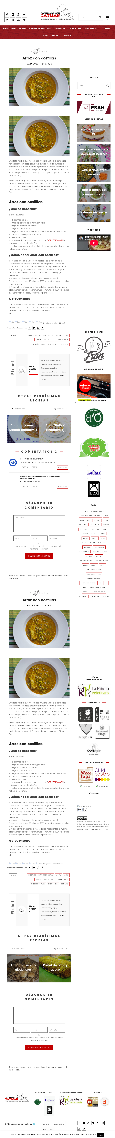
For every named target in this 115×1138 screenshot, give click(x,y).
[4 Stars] (32, 322)
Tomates (64, 344)
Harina (105, 529)
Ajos (66, 335)
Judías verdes (62, 340)
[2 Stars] (18, 322)
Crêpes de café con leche (94, 212)
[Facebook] (29, 327)
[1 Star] (12, 322)
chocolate (84, 529)
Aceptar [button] (100, 1135)
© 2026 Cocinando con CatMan (18, 1124)
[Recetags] (85, 775)
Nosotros (55, 35)
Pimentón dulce (38, 344)
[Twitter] (34, 327)
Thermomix (53, 344)
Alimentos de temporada (40, 29)
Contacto (67, 35)
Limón (92, 542)
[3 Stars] (25, 322)
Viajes (46, 35)
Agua (58, 335)
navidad (96, 551)
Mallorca (102, 542)
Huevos (85, 538)
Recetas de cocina (94, 569)
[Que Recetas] (85, 786)
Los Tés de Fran (74, 29)
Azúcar (96, 520)
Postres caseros (86, 560)
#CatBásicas (59, 29)
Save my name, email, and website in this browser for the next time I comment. (39, 547)
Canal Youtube (90, 29)
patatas (89, 556)
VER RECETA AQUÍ (56, 240)
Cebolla (106, 525)
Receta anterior (19, 409)
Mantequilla (99, 547)
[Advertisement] (94, 57)
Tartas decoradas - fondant (94, 592)
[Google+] (38, 327)
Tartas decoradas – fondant (94, 587)
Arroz (38, 340)
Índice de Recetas (18, 29)
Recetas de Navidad (94, 578)
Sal (100, 583)
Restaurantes (106, 29)
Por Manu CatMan (39, 51)
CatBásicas (83, 525)
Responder (62, 467)
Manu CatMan (32, 369)
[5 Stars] (39, 322)
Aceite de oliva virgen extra (40, 335)
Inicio (6, 29)
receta (93, 565)
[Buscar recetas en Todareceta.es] (85, 806)
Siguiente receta (59, 409)
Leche (103, 538)
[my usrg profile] (102, 786)
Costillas (48, 340)
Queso (85, 565)
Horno (94, 534)
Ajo (88, 520)
